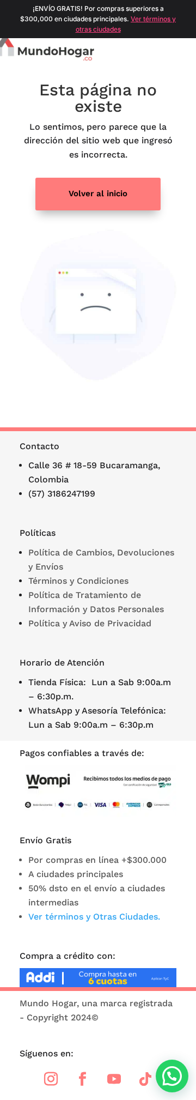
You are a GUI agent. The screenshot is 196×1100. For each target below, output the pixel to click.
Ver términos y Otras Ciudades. (94, 916)
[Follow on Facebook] (82, 1079)
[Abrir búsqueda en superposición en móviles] (151, 50)
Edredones (146, 72)
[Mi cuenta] (168, 50)
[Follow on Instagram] (50, 1079)
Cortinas (40, 72)
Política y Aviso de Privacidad (89, 623)
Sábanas (91, 72)
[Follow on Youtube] (113, 1079)
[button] (172, 1076)
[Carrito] (183, 50)
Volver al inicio (98, 193)
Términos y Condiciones (78, 581)
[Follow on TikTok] (145, 1079)
